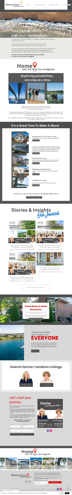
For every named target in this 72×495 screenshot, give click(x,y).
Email (11, 428)
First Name (12, 424)
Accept (67, 493)
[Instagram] (51, 431)
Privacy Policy (44, 493)
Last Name (25, 424)
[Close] (70, 493)
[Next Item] (70, 463)
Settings (61, 493)
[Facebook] (48, 431)
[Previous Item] (2, 463)
